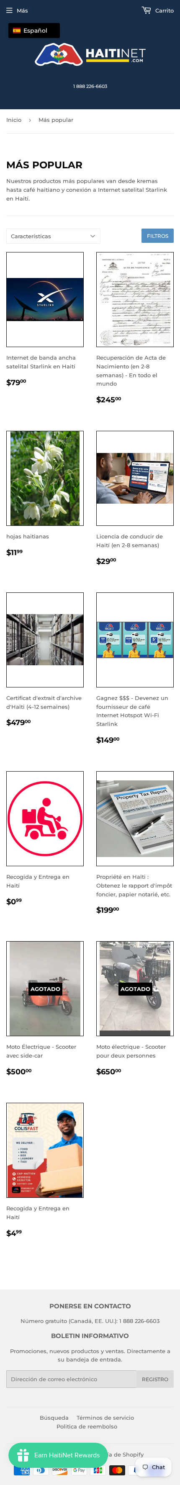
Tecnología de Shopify (113, 1454)
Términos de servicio (105, 1417)
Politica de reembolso (87, 1426)
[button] (34, 30)
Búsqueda (54, 1417)
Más (22, 10)
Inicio (13, 119)
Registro (155, 1379)
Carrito (164, 10)
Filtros (157, 236)
